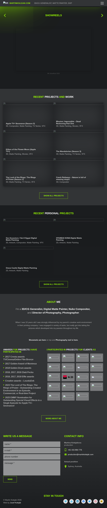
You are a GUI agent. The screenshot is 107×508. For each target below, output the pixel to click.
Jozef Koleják (15, 503)
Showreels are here (37, 340)
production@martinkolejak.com (80, 454)
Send (10, 479)
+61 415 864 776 (75, 450)
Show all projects (54, 196)
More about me (53, 418)
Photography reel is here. (67, 340)
